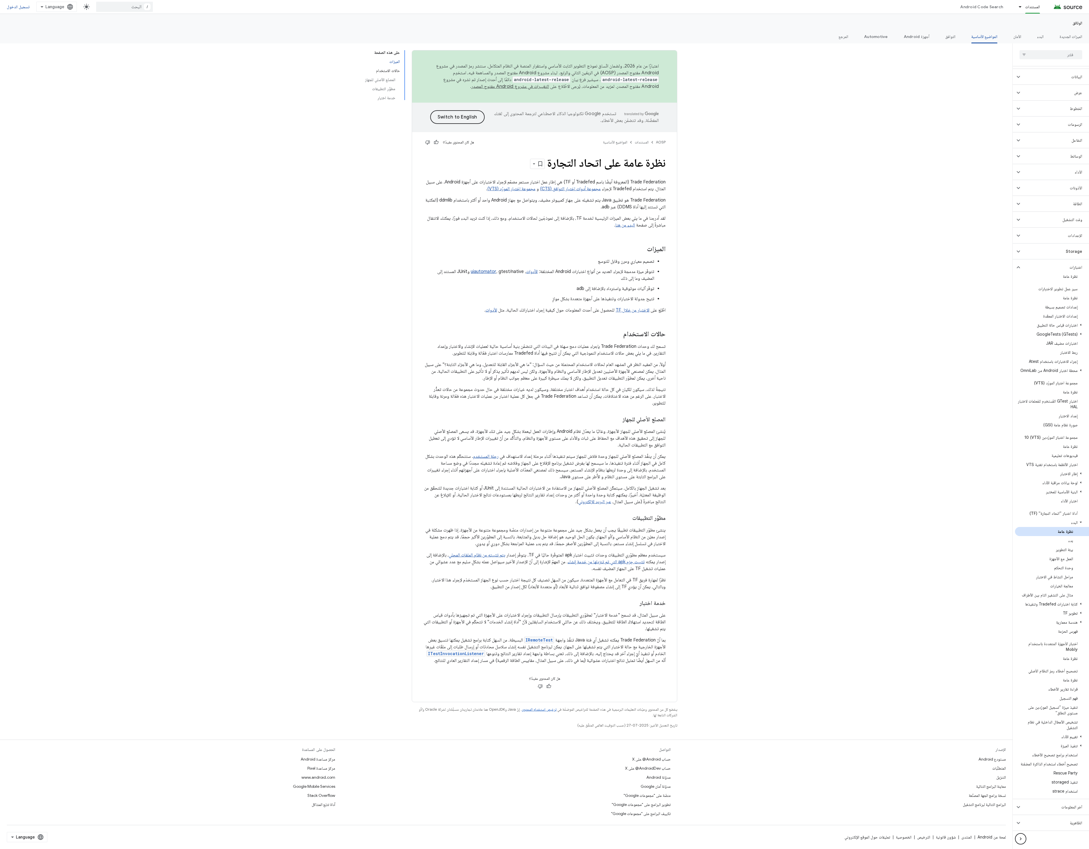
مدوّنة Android (658, 777)
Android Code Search (981, 6)
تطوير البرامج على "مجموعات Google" (641, 804)
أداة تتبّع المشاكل (323, 804)
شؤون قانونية (946, 837)
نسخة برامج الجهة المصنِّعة (987, 795)
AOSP (661, 142)
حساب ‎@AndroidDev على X (648, 768)
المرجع (843, 36)
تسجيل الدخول (18, 6)
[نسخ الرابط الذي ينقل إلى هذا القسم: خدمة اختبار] (634, 603)
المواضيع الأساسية (984, 36)
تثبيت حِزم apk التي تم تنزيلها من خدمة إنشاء (606, 562)
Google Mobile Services (314, 786)
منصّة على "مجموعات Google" (647, 795)
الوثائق (1077, 23)
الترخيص (923, 837)
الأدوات (532, 271)
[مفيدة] (436, 142)
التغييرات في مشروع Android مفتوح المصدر (510, 86)
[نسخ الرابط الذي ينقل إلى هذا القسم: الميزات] (641, 249)
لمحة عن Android (992, 837)
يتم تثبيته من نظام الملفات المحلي (477, 555)
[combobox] (124, 7)
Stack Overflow (321, 795)
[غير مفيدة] (427, 142)
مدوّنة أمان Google (656, 786)
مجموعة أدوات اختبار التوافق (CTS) (570, 189)
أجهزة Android (916, 36)
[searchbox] (1051, 54)
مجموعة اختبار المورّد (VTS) (511, 189)
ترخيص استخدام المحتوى (539, 709)
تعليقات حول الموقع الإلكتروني (867, 837)
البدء (1040, 36)
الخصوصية (903, 837)
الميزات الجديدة (1071, 36)
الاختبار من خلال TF (632, 310)
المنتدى (966, 837)
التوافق (950, 36)
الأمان (1017, 36)
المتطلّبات (999, 768)
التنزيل (1001, 777)
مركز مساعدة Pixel (321, 768)
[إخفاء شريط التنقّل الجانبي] (1020, 838)
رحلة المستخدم (486, 456)
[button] (1055, 76)
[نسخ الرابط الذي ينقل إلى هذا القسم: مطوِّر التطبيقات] (626, 518)
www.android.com (318, 777)
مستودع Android (992, 759)
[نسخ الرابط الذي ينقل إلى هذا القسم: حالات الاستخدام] (617, 334)
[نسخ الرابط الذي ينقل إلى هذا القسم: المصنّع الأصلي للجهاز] (616, 419)
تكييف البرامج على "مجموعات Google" (641, 813)
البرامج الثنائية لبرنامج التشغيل (984, 804)
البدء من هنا (625, 225)
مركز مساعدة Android (318, 759)
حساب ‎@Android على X (651, 759)
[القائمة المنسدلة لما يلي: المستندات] (1017, 7)
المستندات (1032, 6)
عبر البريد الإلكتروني (594, 502)
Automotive (876, 36)
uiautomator (483, 271)
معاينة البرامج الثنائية (991, 786)
